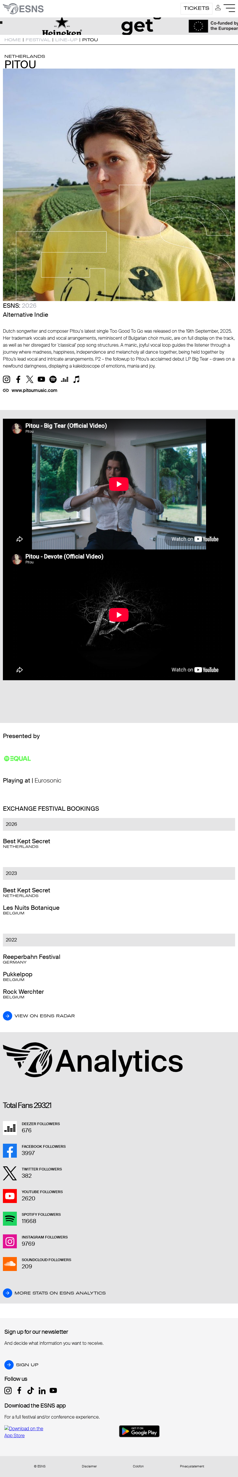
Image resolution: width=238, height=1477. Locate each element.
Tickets (196, 8)
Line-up (66, 39)
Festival (38, 39)
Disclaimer (89, 1466)
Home (12, 39)
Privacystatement (192, 1466)
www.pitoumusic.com (34, 390)
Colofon (138, 1466)
